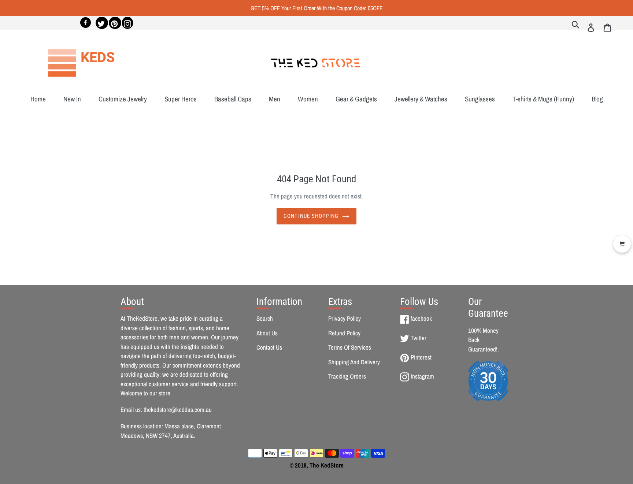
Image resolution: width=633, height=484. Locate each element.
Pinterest (421, 357)
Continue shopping (311, 216)
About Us (267, 333)
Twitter (418, 338)
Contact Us (269, 347)
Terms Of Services (349, 347)
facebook (421, 318)
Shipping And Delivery (354, 362)
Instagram (422, 376)
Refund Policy (344, 333)
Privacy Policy (344, 318)
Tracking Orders (347, 376)
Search (264, 318)
